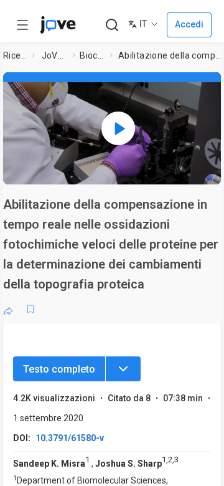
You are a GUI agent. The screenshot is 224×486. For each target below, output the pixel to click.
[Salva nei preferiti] (30, 309)
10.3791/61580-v (69, 438)
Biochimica (92, 55)
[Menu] (123, 368)
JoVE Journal (55, 55)
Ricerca (15, 55)
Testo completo (59, 369)
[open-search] (112, 25)
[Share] (8, 309)
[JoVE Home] (58, 25)
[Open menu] (22, 25)
